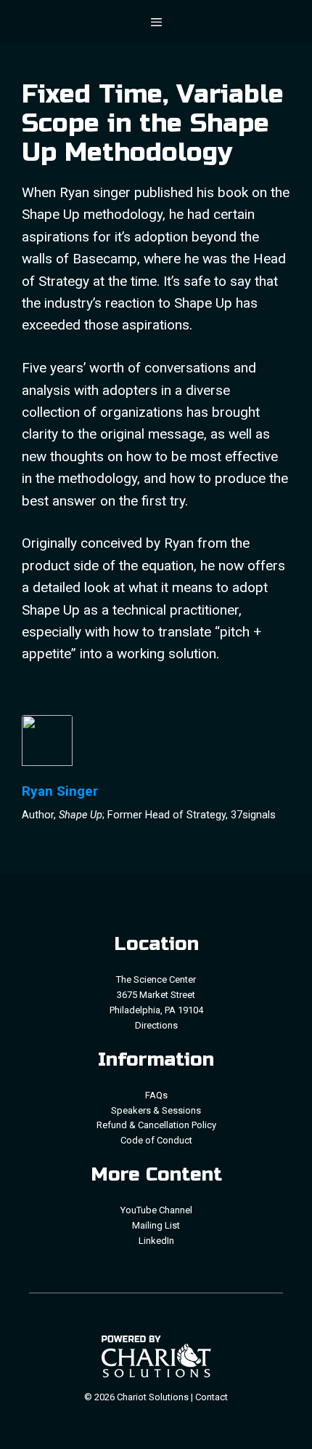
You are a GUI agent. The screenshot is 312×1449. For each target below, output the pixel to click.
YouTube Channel (156, 1210)
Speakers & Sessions (156, 1110)
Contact (211, 1397)
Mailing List (156, 1225)
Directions (156, 1025)
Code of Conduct (156, 1140)
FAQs (156, 1095)
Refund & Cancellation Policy (156, 1124)
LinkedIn (156, 1240)
